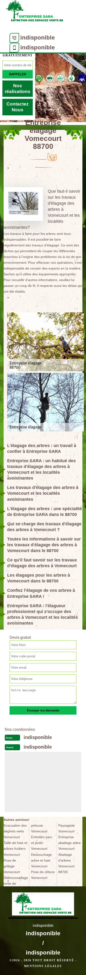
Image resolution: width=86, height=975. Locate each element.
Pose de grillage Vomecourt (12, 866)
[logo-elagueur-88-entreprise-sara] (34, 12)
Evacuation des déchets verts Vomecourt (15, 831)
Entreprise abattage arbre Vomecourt (69, 842)
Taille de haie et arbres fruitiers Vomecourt (15, 848)
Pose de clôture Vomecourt (43, 875)
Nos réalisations (17, 88)
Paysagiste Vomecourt (66, 828)
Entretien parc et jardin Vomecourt (41, 842)
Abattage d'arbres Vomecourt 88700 (66, 863)
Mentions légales (43, 966)
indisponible (37, 37)
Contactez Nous (17, 106)
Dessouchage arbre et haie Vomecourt (41, 860)
